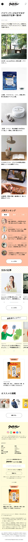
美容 (16, 446)
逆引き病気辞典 (18, 453)
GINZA (20, 533)
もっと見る (14, 261)
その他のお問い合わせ (7, 515)
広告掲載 (17, 535)
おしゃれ (3, 447)
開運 (2, 450)
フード (2, 448)
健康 (2, 446)
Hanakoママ (16, 534)
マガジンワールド (11, 535)
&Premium (4, 534)
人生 (16, 450)
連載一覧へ (14, 415)
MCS (6, 535)
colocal (11, 534)
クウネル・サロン (22, 534)
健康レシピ (3, 453)
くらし (16, 447)
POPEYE (10, 533)
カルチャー (17, 448)
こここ (3, 535)
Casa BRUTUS (16, 533)
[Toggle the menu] (2, 4)
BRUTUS (6, 533)
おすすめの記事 (4, 451)
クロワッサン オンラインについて (7, 514)
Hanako (24, 533)
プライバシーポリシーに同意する (15, 469)
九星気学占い (17, 451)
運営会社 (17, 514)
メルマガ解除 (14, 482)
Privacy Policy (22, 535)
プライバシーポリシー (17, 476)
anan (2, 533)
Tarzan (8, 534)
